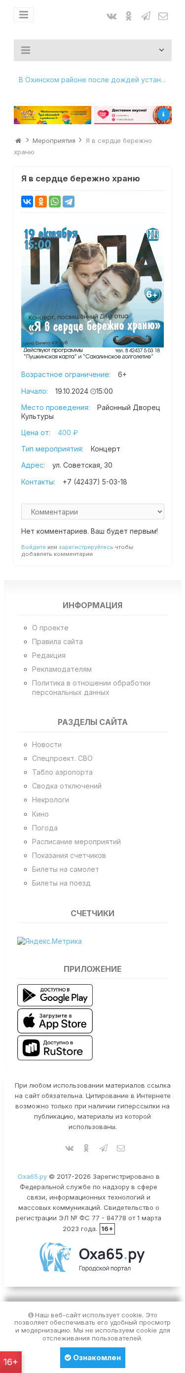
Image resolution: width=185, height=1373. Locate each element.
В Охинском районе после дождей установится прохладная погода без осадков (95, 79)
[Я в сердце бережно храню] (92, 292)
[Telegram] (68, 201)
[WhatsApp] (55, 201)
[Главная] (18, 140)
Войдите (33, 547)
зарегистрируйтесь (86, 547)
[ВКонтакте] (27, 201)
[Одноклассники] (41, 201)
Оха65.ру (32, 1176)
